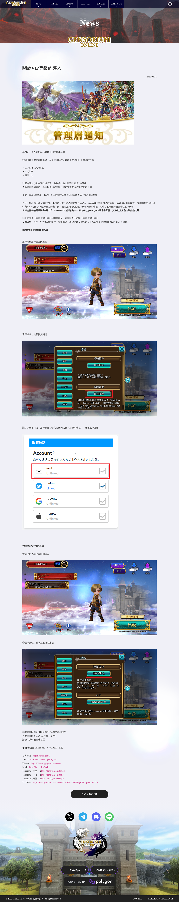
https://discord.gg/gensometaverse (46, 763)
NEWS (38, 4)
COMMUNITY (116, 4)
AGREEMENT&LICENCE (160, 898)
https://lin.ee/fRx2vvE (39, 767)
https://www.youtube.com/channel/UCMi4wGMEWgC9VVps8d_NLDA (65, 782)
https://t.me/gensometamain (53, 771)
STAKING (69, 4)
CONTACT (100, 4)
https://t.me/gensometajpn (52, 778)
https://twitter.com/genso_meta (43, 759)
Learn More (85, 4)
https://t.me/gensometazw (52, 775)
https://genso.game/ (41, 756)
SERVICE (54, 4)
